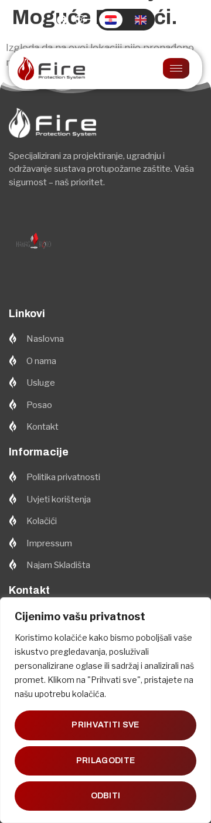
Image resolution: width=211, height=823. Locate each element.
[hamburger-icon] (176, 68)
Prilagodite (105, 760)
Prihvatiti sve (105, 724)
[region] (105, 710)
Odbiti (106, 795)
